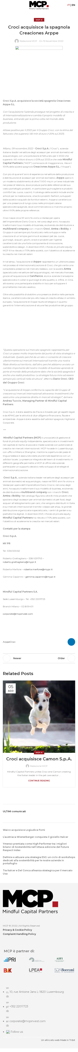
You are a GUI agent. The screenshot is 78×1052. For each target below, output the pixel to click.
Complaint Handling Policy (19, 934)
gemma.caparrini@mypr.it (40, 576)
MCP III (39, 20)
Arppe (6, 641)
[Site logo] (39, 5)
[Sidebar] (4, 1047)
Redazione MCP (28, 41)
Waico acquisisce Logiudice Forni (24, 830)
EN (73, 5)
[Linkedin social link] (71, 642)
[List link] (39, 1013)
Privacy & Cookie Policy (17, 929)
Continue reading (39, 780)
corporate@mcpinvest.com (18, 613)
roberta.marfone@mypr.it (38, 569)
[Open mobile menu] (4, 5)
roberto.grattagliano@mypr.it (19, 562)
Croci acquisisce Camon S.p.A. (39, 759)
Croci (12, 641)
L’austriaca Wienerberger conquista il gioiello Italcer (35, 837)
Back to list (39, 658)
